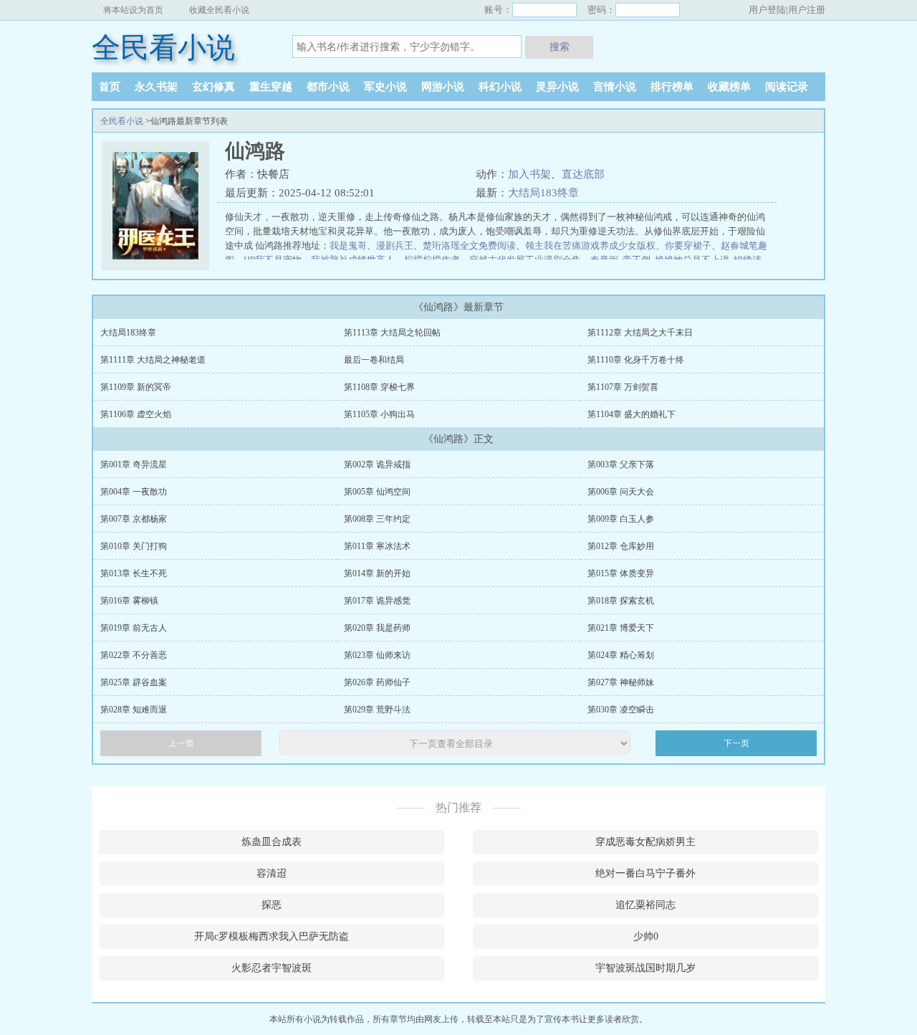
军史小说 (385, 86)
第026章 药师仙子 (377, 682)
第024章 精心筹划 (620, 655)
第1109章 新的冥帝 (135, 387)
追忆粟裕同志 (645, 905)
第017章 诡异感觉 (377, 601)
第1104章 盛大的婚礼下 (631, 414)
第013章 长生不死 (133, 573)
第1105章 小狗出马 (379, 414)
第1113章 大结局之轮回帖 (392, 333)
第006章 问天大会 (620, 492)
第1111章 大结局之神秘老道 (153, 360)
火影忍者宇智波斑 (271, 968)
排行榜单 (671, 86)
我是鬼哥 (348, 245)
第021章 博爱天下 (620, 628)
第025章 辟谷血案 (133, 682)
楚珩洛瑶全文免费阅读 (469, 245)
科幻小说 (500, 86)
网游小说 (442, 86)
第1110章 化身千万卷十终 (635, 360)
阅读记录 (786, 86)
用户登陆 (767, 9)
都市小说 (328, 86)
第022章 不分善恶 (133, 655)
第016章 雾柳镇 (129, 601)
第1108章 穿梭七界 (379, 387)
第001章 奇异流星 (133, 464)
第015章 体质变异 (620, 573)
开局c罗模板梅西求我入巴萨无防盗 (271, 936)
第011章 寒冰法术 (377, 546)
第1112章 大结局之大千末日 (640, 333)
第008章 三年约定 (377, 519)
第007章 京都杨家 (133, 519)
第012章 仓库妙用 (620, 546)
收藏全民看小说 (219, 10)
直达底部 (583, 174)
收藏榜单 (729, 86)
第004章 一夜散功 (133, 492)
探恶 (271, 905)
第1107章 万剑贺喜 (622, 387)
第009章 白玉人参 (620, 519)
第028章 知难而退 (133, 710)
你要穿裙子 (688, 245)
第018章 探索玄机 (620, 601)
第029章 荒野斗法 (377, 710)
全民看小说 (163, 48)
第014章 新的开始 (377, 573)
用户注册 (806, 9)
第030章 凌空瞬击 (620, 710)
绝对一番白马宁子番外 (645, 873)
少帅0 (645, 936)
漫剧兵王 (394, 245)
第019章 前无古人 (133, 628)
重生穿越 (270, 86)
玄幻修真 (213, 86)
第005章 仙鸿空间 (377, 492)
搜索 (559, 46)
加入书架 (529, 174)
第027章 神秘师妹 (620, 682)
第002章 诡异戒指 (377, 464)
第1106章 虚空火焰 (135, 414)
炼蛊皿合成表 (271, 841)
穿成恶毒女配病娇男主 (645, 841)
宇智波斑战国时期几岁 (645, 968)
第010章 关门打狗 (133, 546)
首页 (109, 86)
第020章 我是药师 (377, 628)
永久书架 (156, 86)
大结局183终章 (543, 193)
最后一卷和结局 (374, 360)
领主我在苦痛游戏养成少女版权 (590, 245)
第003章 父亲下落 (620, 464)
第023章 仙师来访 (377, 655)
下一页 (736, 743)
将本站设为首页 (133, 10)
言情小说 (614, 86)
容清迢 (271, 873)
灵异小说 (557, 86)
